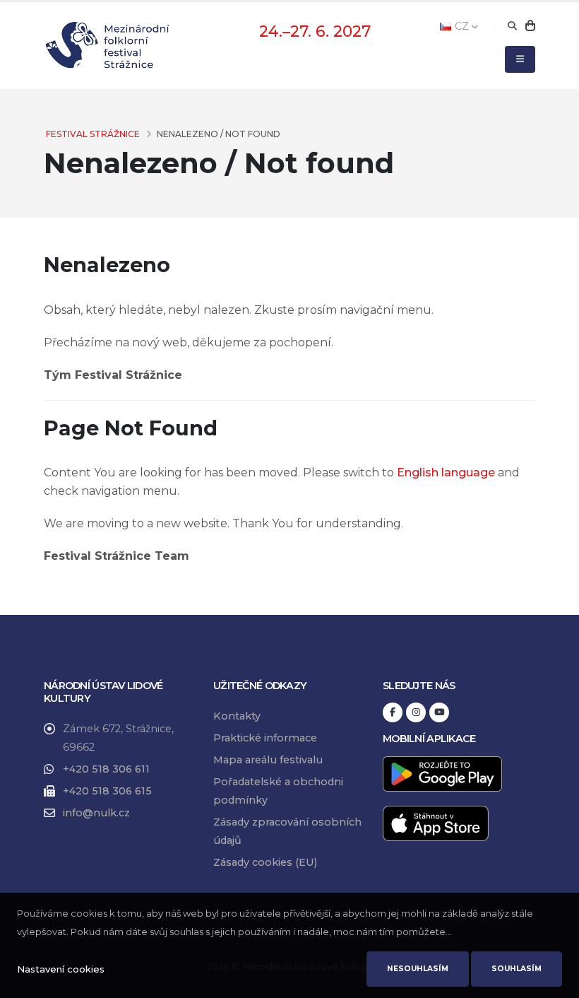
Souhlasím (516, 968)
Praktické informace (265, 738)
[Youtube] (439, 712)
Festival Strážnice (93, 134)
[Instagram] (416, 712)
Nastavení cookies (61, 969)
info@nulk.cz (96, 812)
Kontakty (237, 716)
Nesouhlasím (417, 968)
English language (446, 472)
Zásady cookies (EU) (265, 862)
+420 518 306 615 (107, 791)
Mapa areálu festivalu (268, 759)
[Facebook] (392, 712)
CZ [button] (462, 26)
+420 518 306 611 (106, 769)
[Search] (512, 26)
